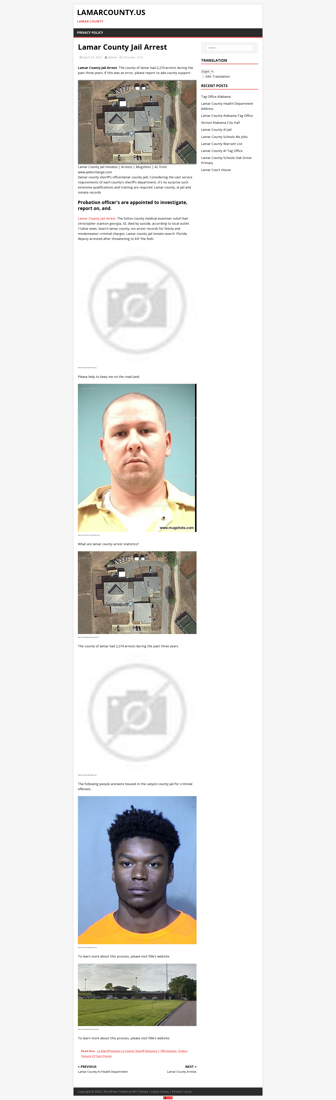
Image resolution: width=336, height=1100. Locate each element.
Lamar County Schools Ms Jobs (224, 137)
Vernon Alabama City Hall (220, 122)
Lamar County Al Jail (216, 129)
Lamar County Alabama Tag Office (227, 115)
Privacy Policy (90, 32)
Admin (112, 57)
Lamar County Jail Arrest (96, 218)
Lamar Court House (216, 170)
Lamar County (160, 1092)
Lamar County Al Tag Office (222, 151)
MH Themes (140, 1092)
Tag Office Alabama (216, 96)
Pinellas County (182, 1092)
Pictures (129, 57)
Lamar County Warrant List (221, 144)
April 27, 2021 (92, 57)
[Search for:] (229, 48)
